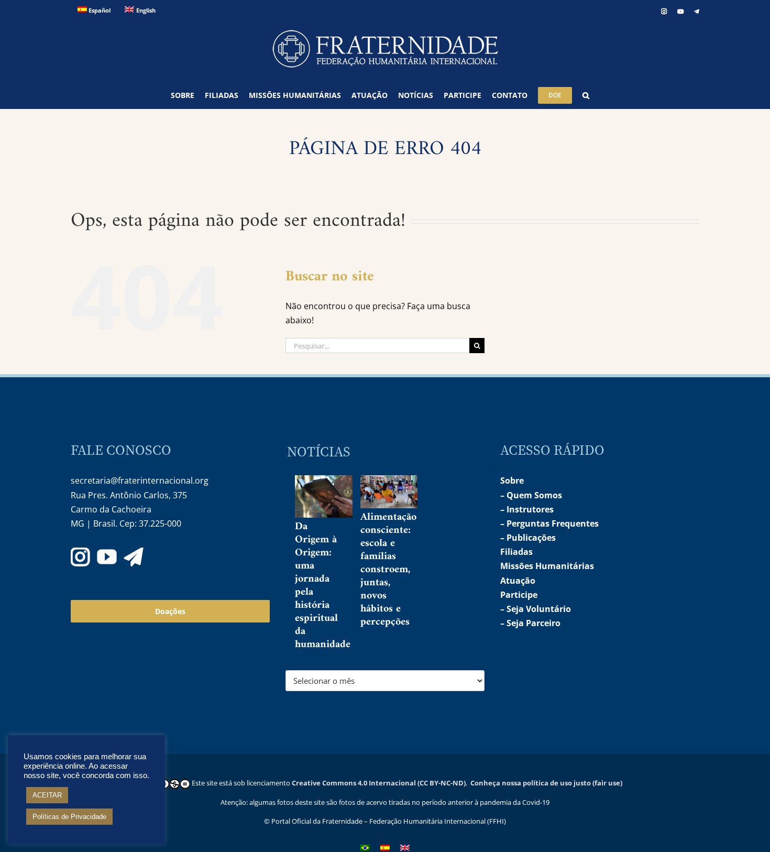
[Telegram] (133, 557)
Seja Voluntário (539, 609)
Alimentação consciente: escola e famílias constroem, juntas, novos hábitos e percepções (388, 569)
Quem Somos (534, 495)
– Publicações (528, 537)
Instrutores (530, 509)
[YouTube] (106, 557)
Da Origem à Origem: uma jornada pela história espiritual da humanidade (322, 586)
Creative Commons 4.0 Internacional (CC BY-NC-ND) (379, 783)
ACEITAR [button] (47, 795)
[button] (585, 95)
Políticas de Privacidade (69, 817)
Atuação (517, 580)
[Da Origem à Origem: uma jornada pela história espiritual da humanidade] (332, 496)
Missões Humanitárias (547, 566)
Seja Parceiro (533, 623)
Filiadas (516, 552)
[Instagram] (80, 557)
